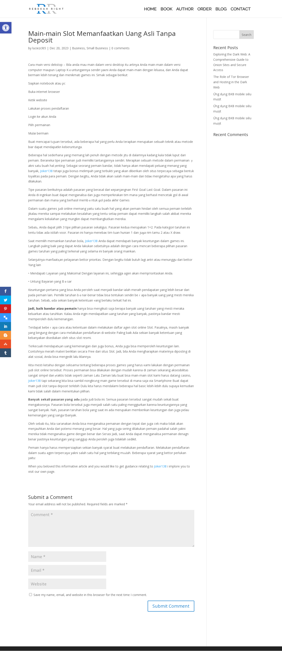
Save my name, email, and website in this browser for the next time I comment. (90, 595)
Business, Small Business (90, 48)
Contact (241, 9)
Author (184, 9)
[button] (5, 27)
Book (166, 9)
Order (204, 9)
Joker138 (46, 171)
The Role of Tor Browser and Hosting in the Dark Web (231, 82)
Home (150, 9)
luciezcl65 (39, 48)
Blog (221, 9)
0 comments (120, 48)
